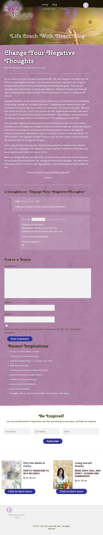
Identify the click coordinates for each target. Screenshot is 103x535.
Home (45, 4)
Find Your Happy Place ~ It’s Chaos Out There (31, 361)
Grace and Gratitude (19, 388)
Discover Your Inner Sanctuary (24, 356)
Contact (63, 9)
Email (8, 314)
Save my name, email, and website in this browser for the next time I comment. (43, 331)
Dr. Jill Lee (40, 68)
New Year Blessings (19, 365)
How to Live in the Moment (23, 384)
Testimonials (48, 9)
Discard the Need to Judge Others (26, 375)
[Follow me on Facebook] (86, 5)
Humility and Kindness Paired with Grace (29, 370)
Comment (10, 266)
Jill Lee (26, 219)
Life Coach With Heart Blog (47, 35)
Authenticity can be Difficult (23, 379)
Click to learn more (20, 491)
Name (8, 302)
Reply (38, 201)
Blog (54, 4)
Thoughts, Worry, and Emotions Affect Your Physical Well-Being (39, 393)
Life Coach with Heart (52, 526)
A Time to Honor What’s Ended (24, 351)
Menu (90, 22)
